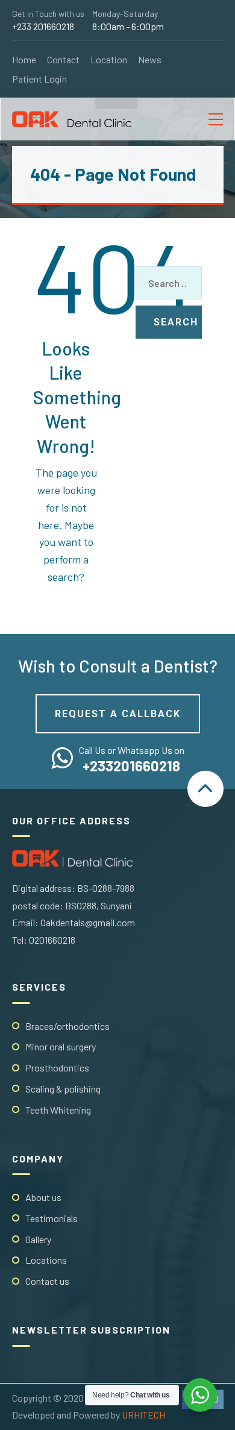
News (149, 59)
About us (43, 1197)
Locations (46, 1259)
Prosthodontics (57, 1067)
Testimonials (51, 1218)
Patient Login (39, 78)
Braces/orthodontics (67, 1026)
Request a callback (118, 714)
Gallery (38, 1239)
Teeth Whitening (58, 1109)
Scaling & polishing (63, 1088)
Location (108, 59)
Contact (63, 59)
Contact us (47, 1281)
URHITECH (143, 1414)
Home (24, 59)
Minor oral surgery (60, 1046)
